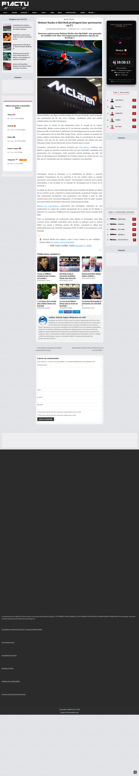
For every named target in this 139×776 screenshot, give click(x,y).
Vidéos (52, 12)
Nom (39, 390)
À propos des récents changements (14, 694)
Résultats (14, 12)
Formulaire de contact (9, 655)
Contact (82, 12)
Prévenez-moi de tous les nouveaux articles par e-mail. (57, 415)
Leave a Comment (87, 29)
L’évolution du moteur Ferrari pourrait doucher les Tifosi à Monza (22, 27)
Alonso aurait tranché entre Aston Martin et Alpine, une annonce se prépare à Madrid (21, 56)
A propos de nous (70, 12)
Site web (40, 404)
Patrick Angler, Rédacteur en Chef (57, 29)
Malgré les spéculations (48, 206)
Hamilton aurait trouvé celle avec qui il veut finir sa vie (22, 37)
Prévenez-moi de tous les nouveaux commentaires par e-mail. (60, 412)
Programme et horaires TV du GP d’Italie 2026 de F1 (22, 46)
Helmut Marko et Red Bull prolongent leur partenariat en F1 (70, 24)
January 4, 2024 (84, 245)
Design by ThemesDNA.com (69, 712)
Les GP (5, 12)
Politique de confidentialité (11, 681)
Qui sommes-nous (8, 642)
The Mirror (84, 147)
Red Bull (71, 19)
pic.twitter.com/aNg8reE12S (62, 242)
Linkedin (77, 312)
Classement (24, 12)
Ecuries (34, 12)
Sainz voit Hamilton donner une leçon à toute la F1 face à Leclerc (22, 66)
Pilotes (43, 12)
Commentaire (42, 365)
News (67, 19)
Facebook (68, 312)
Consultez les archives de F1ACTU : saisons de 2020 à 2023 (22, 629)
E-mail (40, 397)
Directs (60, 12)
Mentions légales (7, 668)
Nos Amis (91, 12)
